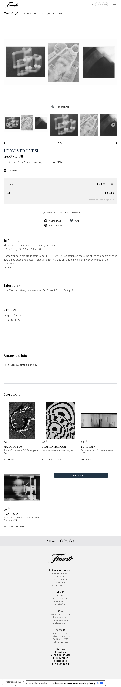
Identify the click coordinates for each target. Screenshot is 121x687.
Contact (60, 648)
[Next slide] (113, 125)
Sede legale (55, 573)
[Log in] (105, 4)
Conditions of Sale (60, 654)
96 (5, 442)
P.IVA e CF (55, 579)
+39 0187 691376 (64, 636)
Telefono (55, 598)
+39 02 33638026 (12, 319)
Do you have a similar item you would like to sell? (60, 212)
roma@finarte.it (63, 623)
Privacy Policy (60, 657)
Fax (54, 601)
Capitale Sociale (56, 585)
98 (82, 442)
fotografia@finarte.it (13, 315)
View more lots (81, 475)
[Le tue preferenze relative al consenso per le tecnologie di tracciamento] (14, 682)
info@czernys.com (63, 642)
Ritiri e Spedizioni (60, 663)
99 (5, 509)
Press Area (60, 651)
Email (55, 604)
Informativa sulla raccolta (32, 683)
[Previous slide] (8, 125)
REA (56, 582)
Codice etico (60, 660)
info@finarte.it (63, 604)
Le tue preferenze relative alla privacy (73, 683)
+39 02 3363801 (63, 598)
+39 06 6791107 (63, 617)
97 (43, 442)
